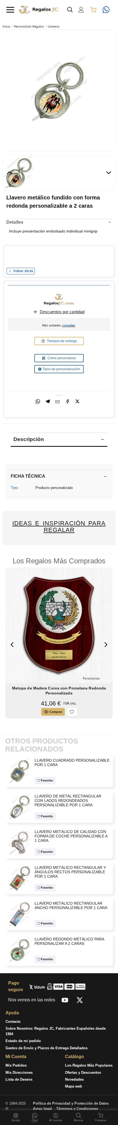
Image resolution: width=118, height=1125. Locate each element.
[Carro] (93, 9)
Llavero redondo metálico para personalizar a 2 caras (69, 941)
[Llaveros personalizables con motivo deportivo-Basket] (20, 949)
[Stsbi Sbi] (65, 1000)
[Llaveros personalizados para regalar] (20, 878)
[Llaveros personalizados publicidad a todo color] (20, 914)
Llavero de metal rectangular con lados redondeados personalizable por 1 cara (68, 800)
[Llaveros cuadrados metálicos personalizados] (20, 771)
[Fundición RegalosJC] (59, 299)
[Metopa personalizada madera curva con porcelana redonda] (59, 625)
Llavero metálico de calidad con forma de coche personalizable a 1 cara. (71, 836)
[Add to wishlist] (72, 712)
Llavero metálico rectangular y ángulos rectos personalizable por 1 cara (70, 872)
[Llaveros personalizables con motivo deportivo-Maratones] (59, 90)
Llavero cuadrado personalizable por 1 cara (72, 762)
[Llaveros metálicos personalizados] (20, 806)
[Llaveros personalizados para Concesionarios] (20, 842)
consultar (68, 325)
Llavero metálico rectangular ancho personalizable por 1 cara (71, 905)
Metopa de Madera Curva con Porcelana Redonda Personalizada (59, 690)
